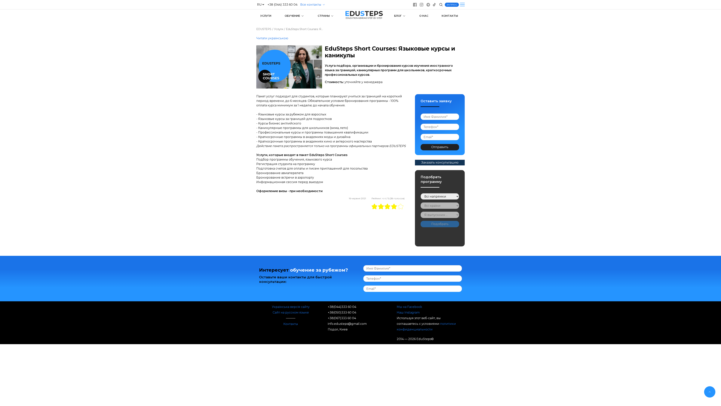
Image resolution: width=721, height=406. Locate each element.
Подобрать (440, 224)
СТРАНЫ (324, 15)
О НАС (423, 15)
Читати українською (272, 38)
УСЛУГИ (265, 15)
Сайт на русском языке (291, 312)
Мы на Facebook (409, 307)
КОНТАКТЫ (450, 15)
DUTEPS (364, 13)
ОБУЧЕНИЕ (293, 15)
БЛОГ (398, 15)
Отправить (439, 147)
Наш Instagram (408, 312)
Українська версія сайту (291, 307)
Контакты (290, 324)
